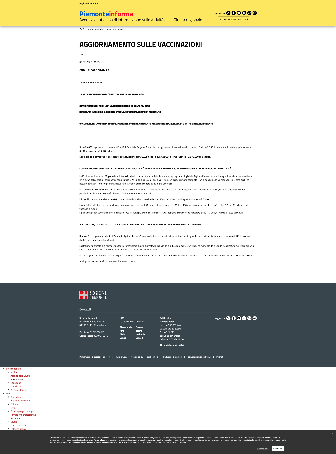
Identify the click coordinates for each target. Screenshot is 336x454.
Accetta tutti (278, 449)
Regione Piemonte (88, 3)
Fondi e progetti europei (22, 411)
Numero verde (167, 321)
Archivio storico (18, 390)
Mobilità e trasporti (19, 425)
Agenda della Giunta (20, 376)
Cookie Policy (182, 442)
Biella (122, 334)
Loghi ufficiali (153, 357)
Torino (139, 330)
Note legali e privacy (118, 357)
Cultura (14, 404)
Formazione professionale (23, 414)
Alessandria (126, 327)
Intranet (219, 357)
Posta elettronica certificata (199, 357)
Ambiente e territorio (20, 400)
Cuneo (123, 338)
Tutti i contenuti (13, 368)
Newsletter (15, 386)
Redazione (15, 383)
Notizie (13, 372)
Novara (139, 327)
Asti (122, 330)
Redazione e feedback (172, 357)
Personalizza (262, 449)
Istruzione (15, 418)
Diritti (13, 407)
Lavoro (13, 422)
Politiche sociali (18, 429)
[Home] (80, 29)
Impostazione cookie (173, 345)
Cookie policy (137, 357)
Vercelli (139, 338)
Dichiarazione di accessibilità (92, 357)
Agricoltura (15, 397)
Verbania (140, 334)
